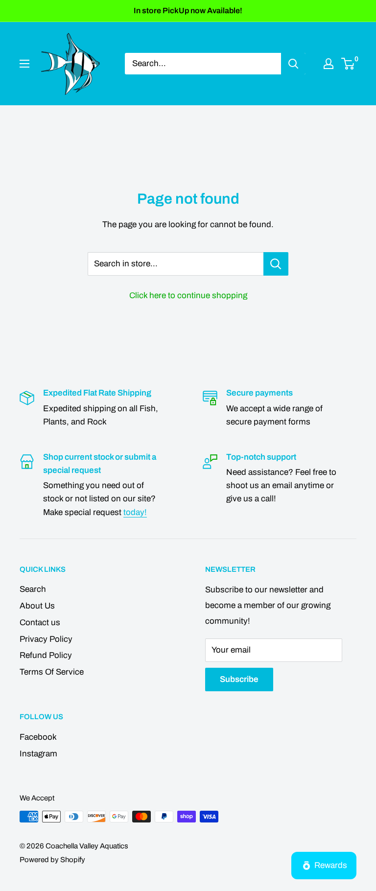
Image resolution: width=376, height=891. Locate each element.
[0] (348, 64)
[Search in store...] (275, 264)
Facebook (38, 737)
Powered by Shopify (52, 860)
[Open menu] (24, 64)
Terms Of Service (52, 672)
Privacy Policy (46, 639)
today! (135, 512)
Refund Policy (46, 655)
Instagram (38, 753)
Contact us (40, 622)
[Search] (293, 63)
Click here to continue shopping (188, 295)
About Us (37, 605)
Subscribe (239, 679)
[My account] (328, 63)
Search (33, 589)
